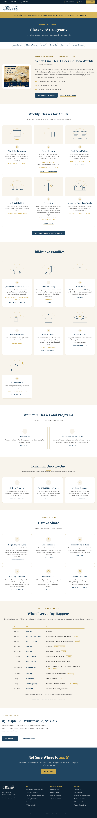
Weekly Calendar (31, 799)
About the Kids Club (17, 302)
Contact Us (79, 217)
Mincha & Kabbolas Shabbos (55, 684)
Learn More (48, 557)
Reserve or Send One (48, 350)
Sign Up (48, 302)
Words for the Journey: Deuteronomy (58, 661)
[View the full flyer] (16, 76)
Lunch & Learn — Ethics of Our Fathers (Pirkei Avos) (63, 666)
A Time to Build (31, 805)
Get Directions (10, 738)
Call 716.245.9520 (28, 738)
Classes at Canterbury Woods (56, 674)
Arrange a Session (17, 499)
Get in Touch (48, 499)
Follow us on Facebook (81, 802)
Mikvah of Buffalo (55, 799)
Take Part (80, 555)
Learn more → (81, 15)
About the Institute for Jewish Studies (48, 233)
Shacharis (49, 631)
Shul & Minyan (54, 789)
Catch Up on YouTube (48, 171)
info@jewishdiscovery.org (82, 795)
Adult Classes (17, 45)
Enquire (80, 297)
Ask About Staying (17, 560)
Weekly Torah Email (80, 805)
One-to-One (53, 45)
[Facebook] (4, 798)
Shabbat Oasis (54, 792)
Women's (43, 45)
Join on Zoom (80, 165)
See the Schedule (80, 345)
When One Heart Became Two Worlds (58, 636)
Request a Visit (17, 589)
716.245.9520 (78, 792)
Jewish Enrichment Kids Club (55, 656)
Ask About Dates (17, 394)
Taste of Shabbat (55, 795)
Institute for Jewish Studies (34, 789)
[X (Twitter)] (13, 798)
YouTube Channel (79, 799)
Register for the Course (46, 95)
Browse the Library (80, 587)
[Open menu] (93, 8)
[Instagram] (8, 798)
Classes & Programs (32, 792)
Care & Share (65, 45)
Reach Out (48, 589)
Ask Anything (80, 499)
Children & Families (31, 45)
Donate (90, 2)
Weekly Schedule (78, 45)
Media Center (30, 802)
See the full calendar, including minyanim (48, 700)
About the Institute (68, 95)
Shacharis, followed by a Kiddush (57, 689)
